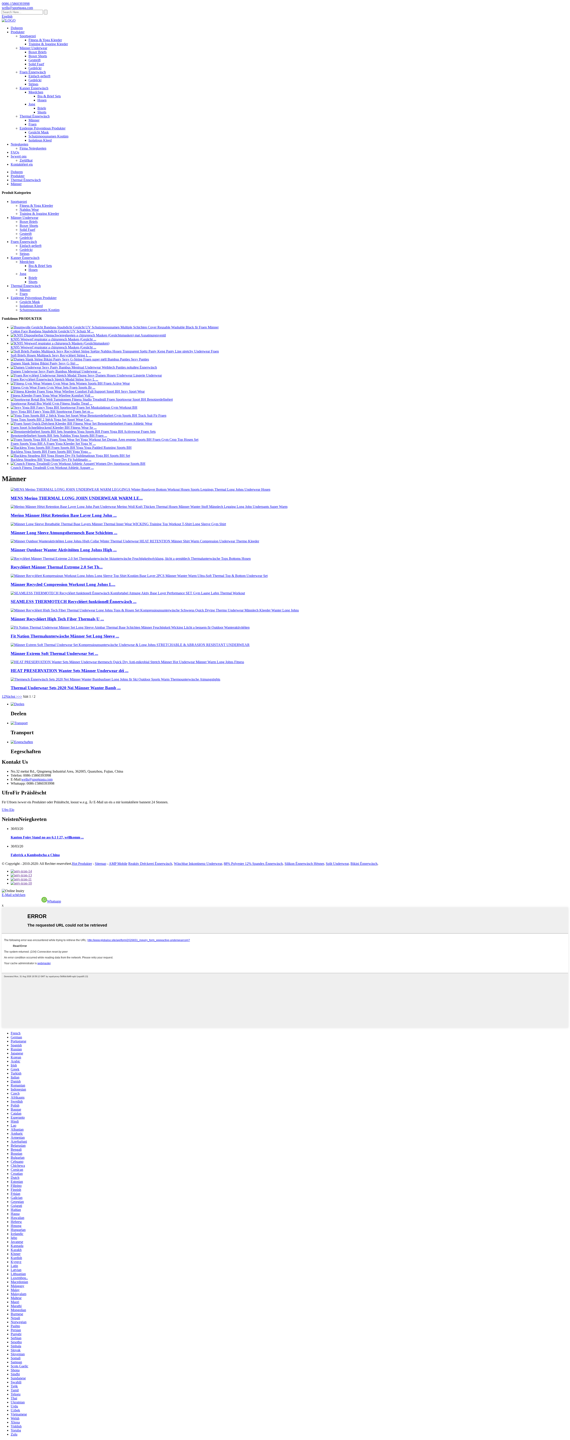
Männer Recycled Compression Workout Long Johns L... (63, 584)
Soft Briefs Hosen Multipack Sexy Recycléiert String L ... (51, 355)
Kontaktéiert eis (22, 164)
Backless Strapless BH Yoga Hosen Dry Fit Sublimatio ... (51, 460)
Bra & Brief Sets (49, 96)
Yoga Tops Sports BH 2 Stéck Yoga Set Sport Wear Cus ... (52, 419)
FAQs (15, 152)
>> (20, 696)
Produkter (17, 32)
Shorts (41, 112)
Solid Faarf (36, 64)
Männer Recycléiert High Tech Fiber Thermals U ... (57, 619)
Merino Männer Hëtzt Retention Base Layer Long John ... (64, 515)
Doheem (17, 28)
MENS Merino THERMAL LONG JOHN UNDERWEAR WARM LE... (77, 498)
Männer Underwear (33, 48)
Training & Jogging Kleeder (48, 44)
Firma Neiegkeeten (33, 148)
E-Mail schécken (13, 895)
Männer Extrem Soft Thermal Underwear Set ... (54, 653)
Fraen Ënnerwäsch (33, 72)
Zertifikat (26, 160)
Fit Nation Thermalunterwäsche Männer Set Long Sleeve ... (65, 636)
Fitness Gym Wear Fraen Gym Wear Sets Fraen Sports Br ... (53, 387)
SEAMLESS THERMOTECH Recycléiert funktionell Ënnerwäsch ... (73, 601)
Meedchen (35, 92)
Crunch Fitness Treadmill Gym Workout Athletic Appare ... (52, 468)
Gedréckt (34, 68)
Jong (31, 104)
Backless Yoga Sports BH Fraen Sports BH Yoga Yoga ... (51, 451)
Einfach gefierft (39, 76)
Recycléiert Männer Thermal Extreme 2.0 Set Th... (57, 567)
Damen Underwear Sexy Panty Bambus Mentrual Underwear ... (56, 371)
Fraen (32, 124)
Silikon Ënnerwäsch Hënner (304, 864)
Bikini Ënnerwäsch (363, 864)
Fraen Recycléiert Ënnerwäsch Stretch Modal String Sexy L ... (54, 379)
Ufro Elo (8, 810)
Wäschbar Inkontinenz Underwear (198, 864)
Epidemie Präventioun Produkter (42, 128)
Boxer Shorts (37, 56)
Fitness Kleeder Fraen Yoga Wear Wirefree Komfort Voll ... (52, 395)
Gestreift (34, 60)
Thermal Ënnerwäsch (35, 116)
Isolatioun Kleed (40, 140)
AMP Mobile (118, 864)
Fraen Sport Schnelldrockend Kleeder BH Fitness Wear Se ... (54, 427)
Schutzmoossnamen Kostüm (48, 136)
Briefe (41, 108)
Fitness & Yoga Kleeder (45, 40)
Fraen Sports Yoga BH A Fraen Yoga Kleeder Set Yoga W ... (53, 443)
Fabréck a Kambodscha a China (35, 855)
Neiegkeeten (19, 144)
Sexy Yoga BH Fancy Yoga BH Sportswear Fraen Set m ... (52, 411)
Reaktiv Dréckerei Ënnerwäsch (150, 864)
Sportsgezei (28, 36)
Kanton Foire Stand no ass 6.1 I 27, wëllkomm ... (47, 837)
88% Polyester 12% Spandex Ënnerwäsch (253, 864)
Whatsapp (54, 901)
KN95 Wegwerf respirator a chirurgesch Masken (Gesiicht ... (53, 339)
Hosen (42, 100)
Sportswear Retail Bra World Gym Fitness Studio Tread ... (51, 403)
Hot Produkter (82, 864)
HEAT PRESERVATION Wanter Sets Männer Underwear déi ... (69, 670)
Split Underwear (337, 864)
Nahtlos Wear (29, 209)
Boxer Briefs (37, 52)
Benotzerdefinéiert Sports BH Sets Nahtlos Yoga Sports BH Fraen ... (59, 435)
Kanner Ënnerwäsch (34, 88)
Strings (33, 84)
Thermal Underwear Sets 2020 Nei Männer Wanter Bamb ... (66, 687)
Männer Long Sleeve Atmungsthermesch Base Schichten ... (64, 532)
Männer (33, 120)
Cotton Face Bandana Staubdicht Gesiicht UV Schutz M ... (52, 331)
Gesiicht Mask (38, 132)
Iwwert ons (18, 156)
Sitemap (100, 864)
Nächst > (11, 696)
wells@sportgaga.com (37, 779)
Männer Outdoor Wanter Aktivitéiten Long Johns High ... (64, 550)
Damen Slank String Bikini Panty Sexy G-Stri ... (45, 363)
